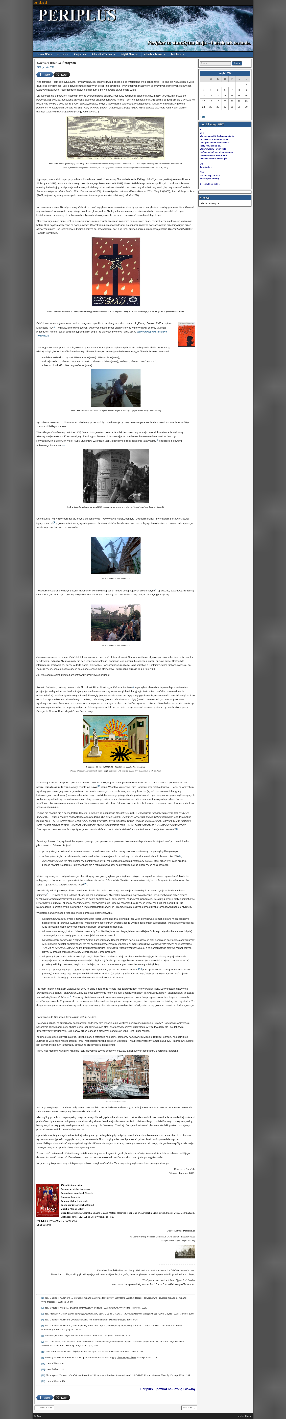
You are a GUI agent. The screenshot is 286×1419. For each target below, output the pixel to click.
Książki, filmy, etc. (129, 54)
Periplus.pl (176, 54)
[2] (157, 440)
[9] (180, 855)
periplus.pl (40, 3)
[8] (176, 828)
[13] (70, 996)
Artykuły (61, 54)
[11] (48, 894)
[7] (98, 786)
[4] (54, 522)
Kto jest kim (80, 54)
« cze (202, 117)
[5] (156, 590)
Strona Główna (44, 54)
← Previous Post (44, 1407)
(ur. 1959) (167, 1237)
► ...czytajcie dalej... (210, 184)
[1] (55, 327)
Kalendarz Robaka (153, 54)
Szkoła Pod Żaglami (102, 54)
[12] (140, 969)
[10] (85, 884)
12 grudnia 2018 (46, 67)
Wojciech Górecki (155, 1237)
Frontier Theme (244, 1416)
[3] (64, 444)
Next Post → (189, 1407)
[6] (133, 686)
